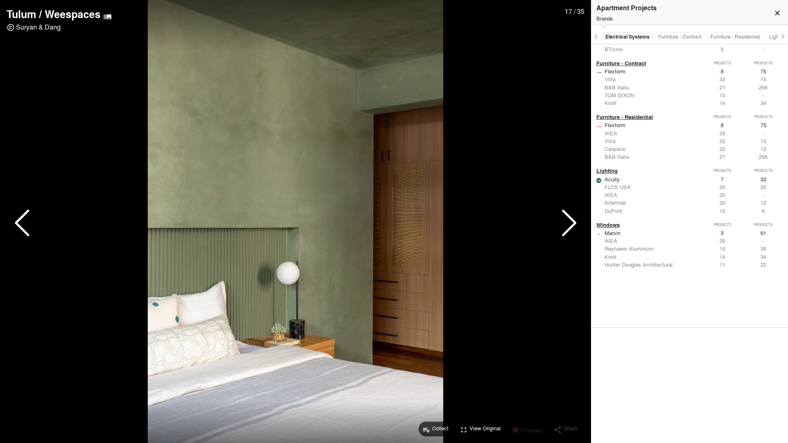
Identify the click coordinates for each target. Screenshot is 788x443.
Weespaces (73, 14)
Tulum (21, 14)
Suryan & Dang (38, 27)
